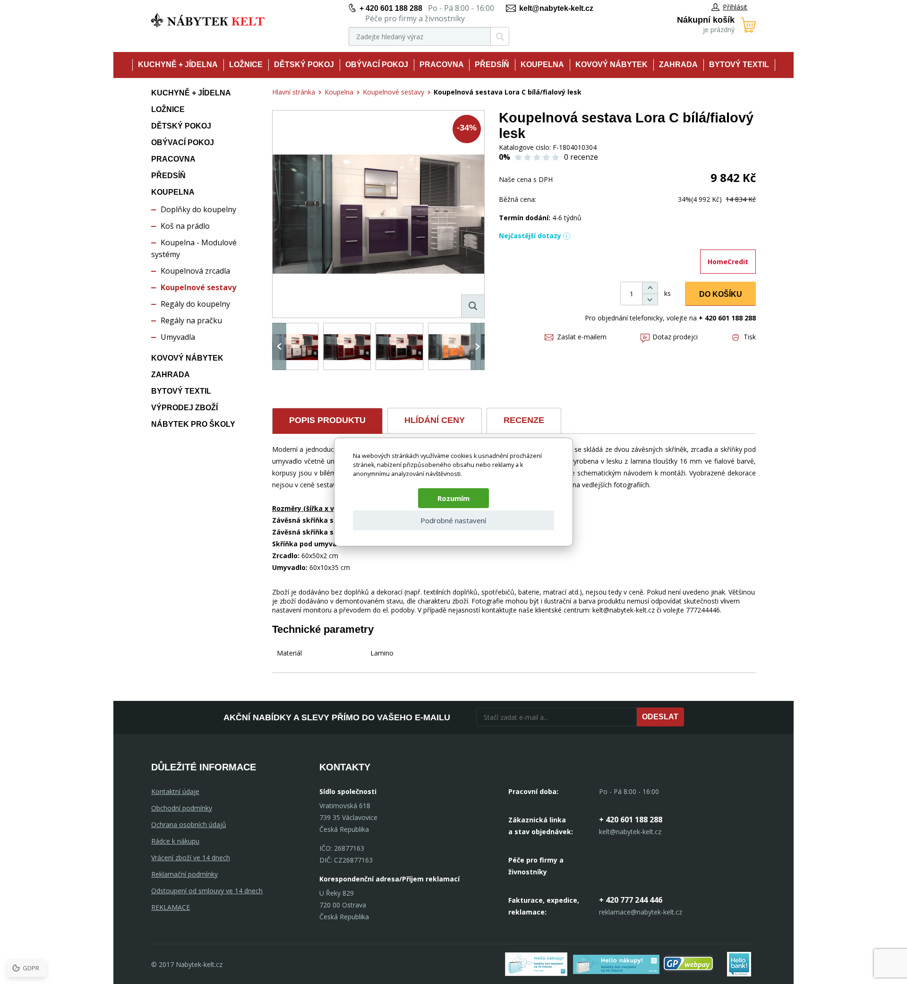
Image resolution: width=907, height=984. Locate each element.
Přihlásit (735, 6)
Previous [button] (279, 346)
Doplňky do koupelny (198, 209)
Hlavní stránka (293, 91)
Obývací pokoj (376, 64)
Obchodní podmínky (181, 807)
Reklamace (170, 907)
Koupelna (542, 64)
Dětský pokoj (304, 64)
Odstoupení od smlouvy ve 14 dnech (207, 890)
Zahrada (678, 64)
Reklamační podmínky (184, 874)
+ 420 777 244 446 (630, 900)
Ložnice (246, 64)
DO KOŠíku (720, 294)
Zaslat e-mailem (582, 336)
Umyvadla (178, 337)
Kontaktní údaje (175, 791)
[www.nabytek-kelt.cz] (208, 20)
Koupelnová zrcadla (195, 271)
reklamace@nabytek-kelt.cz (640, 911)
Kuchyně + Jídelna (178, 64)
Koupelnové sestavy (198, 287)
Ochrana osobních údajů (188, 824)
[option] (294, 346)
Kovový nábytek (611, 64)
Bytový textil (739, 64)
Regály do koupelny (195, 304)
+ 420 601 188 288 (390, 8)
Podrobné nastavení (453, 520)
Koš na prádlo (185, 226)
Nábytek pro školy (193, 424)
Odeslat (660, 717)
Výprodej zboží (184, 408)
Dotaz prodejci (675, 336)
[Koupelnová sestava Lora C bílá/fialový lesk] (378, 214)
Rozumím (453, 498)
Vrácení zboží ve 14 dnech (190, 857)
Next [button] (478, 346)
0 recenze (581, 157)
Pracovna (441, 64)
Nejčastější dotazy (530, 235)
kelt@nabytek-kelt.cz (556, 8)
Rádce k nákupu (175, 841)
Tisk (750, 336)
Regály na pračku (191, 320)
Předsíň (492, 64)
